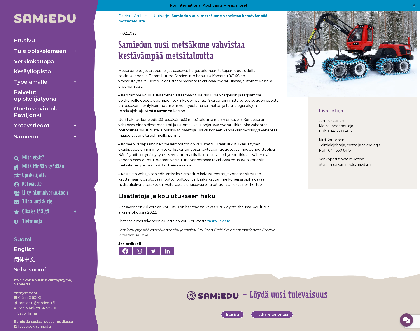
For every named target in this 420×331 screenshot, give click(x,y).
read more (236, 5)
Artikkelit (142, 16)
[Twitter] (153, 251)
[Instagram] (139, 251)
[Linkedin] (167, 251)
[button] (406, 320)
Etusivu (125, 16)
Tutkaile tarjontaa (272, 314)
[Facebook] (125, 251)
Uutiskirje (160, 16)
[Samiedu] (45, 18)
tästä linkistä (218, 221)
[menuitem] (45, 40)
